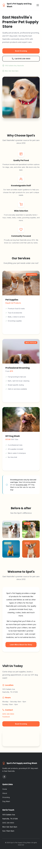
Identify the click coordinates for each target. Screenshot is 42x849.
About (4, 793)
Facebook (6, 717)
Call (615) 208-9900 (22, 59)
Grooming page (21, 485)
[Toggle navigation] (38, 5)
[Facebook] (4, 777)
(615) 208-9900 (8, 714)
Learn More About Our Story (21, 645)
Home (4, 789)
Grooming (6, 797)
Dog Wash (6, 801)
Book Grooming (21, 51)
